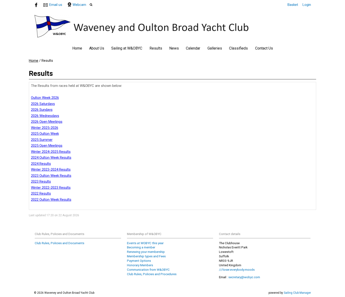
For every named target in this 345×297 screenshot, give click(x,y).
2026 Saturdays (43, 104)
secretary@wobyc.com (244, 277)
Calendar (193, 48)
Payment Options (139, 260)
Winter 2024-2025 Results (51, 152)
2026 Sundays (42, 110)
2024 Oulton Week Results (51, 157)
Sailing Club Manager (297, 292)
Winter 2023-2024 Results (51, 169)
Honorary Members (140, 265)
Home (77, 48)
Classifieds (238, 48)
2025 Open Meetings (46, 145)
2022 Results (41, 193)
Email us (55, 5)
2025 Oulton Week (45, 133)
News (174, 48)
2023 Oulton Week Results (51, 176)
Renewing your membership (146, 252)
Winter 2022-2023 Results (51, 187)
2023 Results (41, 181)
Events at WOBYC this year (145, 243)
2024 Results (41, 164)
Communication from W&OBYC (148, 269)
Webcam (79, 5)
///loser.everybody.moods (237, 269)
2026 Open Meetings (46, 122)
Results (156, 48)
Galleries (214, 48)
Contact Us (264, 48)
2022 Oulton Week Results (51, 199)
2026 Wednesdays (45, 116)
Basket (293, 5)
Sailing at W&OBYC (126, 48)
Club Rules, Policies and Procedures (151, 274)
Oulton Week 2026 (45, 98)
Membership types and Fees (146, 256)
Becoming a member (141, 247)
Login (307, 5)
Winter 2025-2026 (44, 128)
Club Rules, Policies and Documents (59, 243)
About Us (96, 48)
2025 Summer (42, 140)
